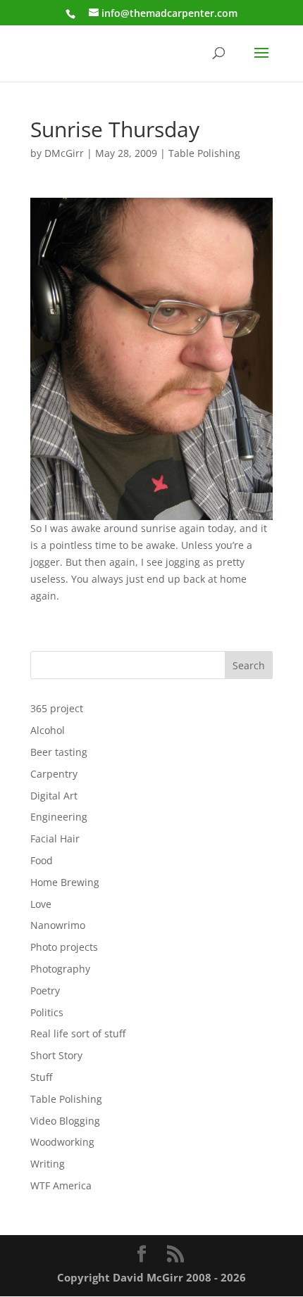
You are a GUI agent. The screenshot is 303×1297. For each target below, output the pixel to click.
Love (40, 904)
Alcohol (47, 730)
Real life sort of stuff (77, 1033)
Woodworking (62, 1142)
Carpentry (54, 773)
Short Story (56, 1055)
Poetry (45, 990)
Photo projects (64, 947)
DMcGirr (64, 153)
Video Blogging (65, 1120)
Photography (60, 968)
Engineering (58, 816)
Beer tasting (58, 752)
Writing (47, 1163)
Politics (46, 1012)
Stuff (41, 1077)
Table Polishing (204, 153)
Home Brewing (64, 882)
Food (41, 860)
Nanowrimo (57, 925)
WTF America (61, 1185)
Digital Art (54, 795)
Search (249, 665)
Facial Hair (55, 838)
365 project (56, 708)
